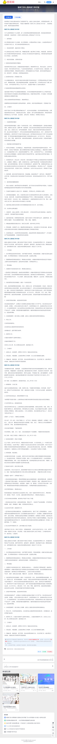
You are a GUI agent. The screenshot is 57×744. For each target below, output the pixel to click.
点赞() (50, 651)
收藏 (45, 651)
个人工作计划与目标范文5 (13, 726)
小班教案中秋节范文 (11, 732)
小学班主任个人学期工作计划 (28, 687)
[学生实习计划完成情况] (46, 679)
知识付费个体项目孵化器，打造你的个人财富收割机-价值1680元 (23, 723)
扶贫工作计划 (10, 649)
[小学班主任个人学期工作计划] (28, 679)
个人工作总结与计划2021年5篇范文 (15, 729)
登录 (49, 2)
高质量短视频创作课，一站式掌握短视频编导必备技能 (20, 720)
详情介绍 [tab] (9, 17)
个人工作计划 (31, 9)
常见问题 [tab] (18, 17)
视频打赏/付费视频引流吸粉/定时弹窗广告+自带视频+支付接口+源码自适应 (26, 717)
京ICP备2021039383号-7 (28, 741)
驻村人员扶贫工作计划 (19, 649)
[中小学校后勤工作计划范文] (11, 679)
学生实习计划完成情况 (44, 687)
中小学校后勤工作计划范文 (9, 687)
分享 (40, 651)
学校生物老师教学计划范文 (9, 706)
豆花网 (26, 740)
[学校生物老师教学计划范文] (11, 698)
